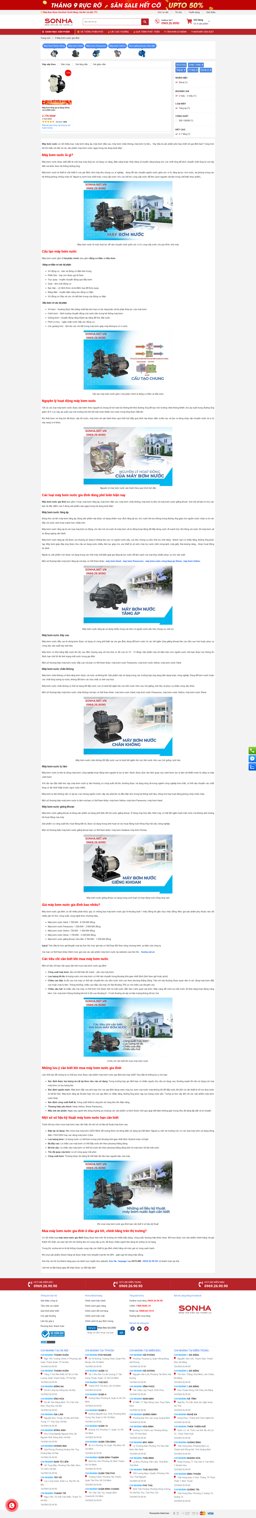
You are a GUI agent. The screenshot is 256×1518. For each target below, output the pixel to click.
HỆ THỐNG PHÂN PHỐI (92, 31)
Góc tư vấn (163, 12)
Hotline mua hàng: (146, 1300)
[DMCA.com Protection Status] (61, 1342)
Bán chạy (65, 64)
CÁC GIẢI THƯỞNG (119, 31)
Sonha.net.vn (148, 952)
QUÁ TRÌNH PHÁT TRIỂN (148, 31)
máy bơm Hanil (113, 561)
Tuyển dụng (194, 12)
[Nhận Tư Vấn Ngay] (252, 750)
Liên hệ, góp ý (47, 1321)
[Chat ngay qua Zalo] (252, 766)
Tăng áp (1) (184, 108)
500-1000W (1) (185, 120)
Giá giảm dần (99, 64)
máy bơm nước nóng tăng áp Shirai (163, 561)
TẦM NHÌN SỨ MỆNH (176, 31)
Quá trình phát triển (50, 1311)
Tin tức (178, 12)
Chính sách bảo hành (95, 1300)
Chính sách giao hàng (95, 1306)
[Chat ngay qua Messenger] (252, 758)
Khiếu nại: (141, 1311)
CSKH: (140, 1306)
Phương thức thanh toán (52, 1326)
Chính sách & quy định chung (99, 1321)
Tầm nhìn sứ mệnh (50, 1306)
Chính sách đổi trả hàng (96, 1311)
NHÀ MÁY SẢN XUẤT (203, 31)
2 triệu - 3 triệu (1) (187, 96)
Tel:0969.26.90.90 (49, 1366)
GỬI (121, 1333)
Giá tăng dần (81, 64)
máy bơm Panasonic (133, 561)
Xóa (183, 65)
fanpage (122, 1261)
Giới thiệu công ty (49, 1300)
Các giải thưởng (48, 1316)
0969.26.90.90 (150, 1261)
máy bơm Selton (191, 561)
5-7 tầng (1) (184, 134)
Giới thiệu (210, 12)
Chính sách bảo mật (95, 1316)
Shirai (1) (182, 82)
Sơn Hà (112, 1261)
